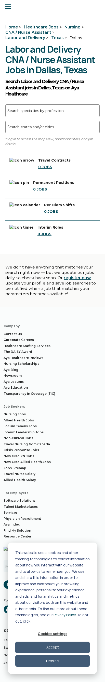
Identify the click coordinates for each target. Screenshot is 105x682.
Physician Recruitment (22, 518)
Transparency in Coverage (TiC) (29, 393)
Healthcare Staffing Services (27, 346)
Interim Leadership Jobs (24, 432)
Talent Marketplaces (21, 507)
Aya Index (12, 524)
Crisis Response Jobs (21, 450)
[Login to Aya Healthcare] (97, 6)
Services (11, 512)
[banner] (23, 6)
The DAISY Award (18, 352)
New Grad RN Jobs (19, 456)
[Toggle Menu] (8, 6)
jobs (45, 167)
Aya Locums (14, 382)
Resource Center (17, 536)
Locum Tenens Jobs (20, 426)
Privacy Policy (64, 614)
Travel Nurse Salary (19, 474)
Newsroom (13, 375)
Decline (52, 660)
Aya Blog (11, 370)
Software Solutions (19, 500)
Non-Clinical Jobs (18, 438)
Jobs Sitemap (15, 468)
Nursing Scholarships (21, 364)
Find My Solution (17, 530)
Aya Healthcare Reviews (23, 358)
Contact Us (13, 334)
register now (77, 277)
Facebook (8, 609)
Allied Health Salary (20, 480)
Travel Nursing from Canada (27, 444)
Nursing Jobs (15, 414)
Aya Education (16, 387)
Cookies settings (52, 633)
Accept (52, 647)
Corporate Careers (19, 340)
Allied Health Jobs (19, 420)
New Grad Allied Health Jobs (27, 462)
